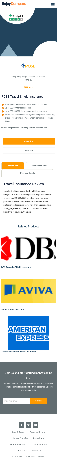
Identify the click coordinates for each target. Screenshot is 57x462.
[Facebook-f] (21, 425)
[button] (53, 4)
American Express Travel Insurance (18, 351)
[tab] (12, 165)
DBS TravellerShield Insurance (16, 267)
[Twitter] (28, 425)
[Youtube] (35, 425)
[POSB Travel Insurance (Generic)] (28, 66)
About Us (36, 450)
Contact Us (21, 450)
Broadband (39, 438)
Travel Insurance (38, 444)
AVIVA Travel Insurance (12, 309)
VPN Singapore (17, 444)
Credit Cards (18, 432)
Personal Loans (37, 432)
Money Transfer (20, 438)
